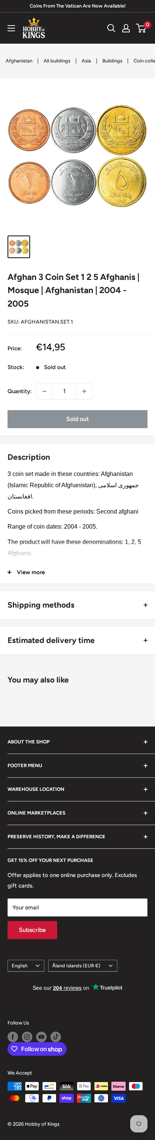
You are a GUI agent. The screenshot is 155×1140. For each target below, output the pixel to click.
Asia (86, 61)
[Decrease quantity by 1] (44, 391)
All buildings (57, 61)
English (19, 965)
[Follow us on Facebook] (13, 1037)
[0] (141, 28)
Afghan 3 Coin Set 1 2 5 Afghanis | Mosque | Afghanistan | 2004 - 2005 (74, 290)
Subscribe (32, 929)
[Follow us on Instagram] (27, 1037)
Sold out (77, 419)
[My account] (126, 28)
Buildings (112, 61)
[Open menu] (11, 28)
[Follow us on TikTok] (55, 1037)
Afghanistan (19, 61)
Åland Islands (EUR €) (76, 965)
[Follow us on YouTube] (41, 1037)
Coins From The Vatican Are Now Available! (78, 6)
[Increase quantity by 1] (84, 391)
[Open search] (111, 28)
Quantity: (20, 391)
